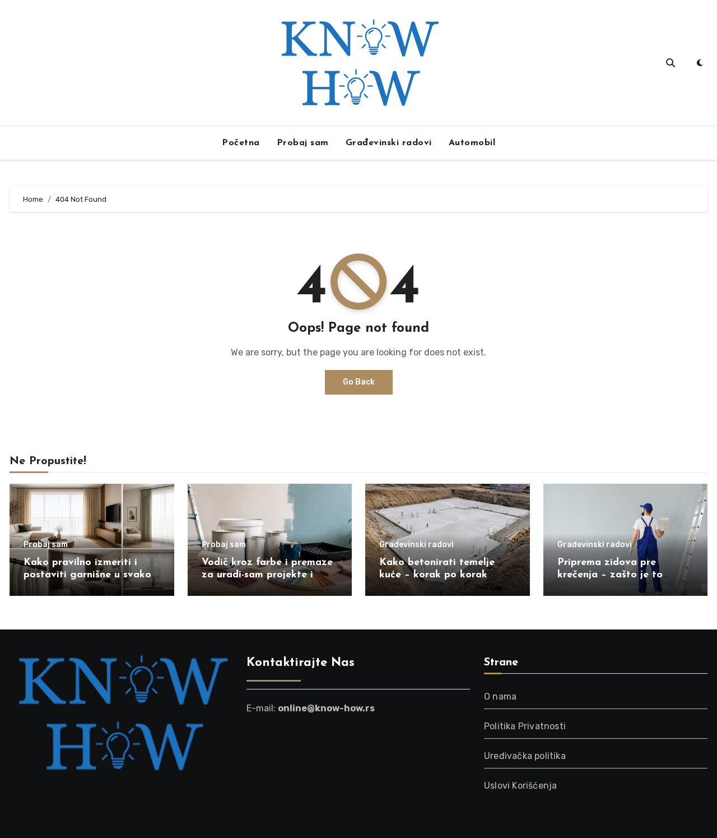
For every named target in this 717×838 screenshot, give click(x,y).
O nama (500, 696)
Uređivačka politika (525, 756)
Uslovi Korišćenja (520, 785)
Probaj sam (303, 142)
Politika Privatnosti (525, 726)
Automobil (472, 142)
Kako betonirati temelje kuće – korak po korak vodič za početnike (437, 575)
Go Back (359, 382)
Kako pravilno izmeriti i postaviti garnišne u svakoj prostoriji (89, 575)
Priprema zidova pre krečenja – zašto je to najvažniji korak (610, 575)
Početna (241, 142)
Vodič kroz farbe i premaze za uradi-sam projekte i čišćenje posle (267, 575)
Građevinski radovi (389, 142)
